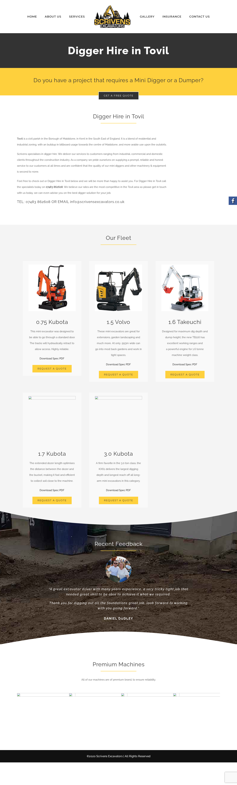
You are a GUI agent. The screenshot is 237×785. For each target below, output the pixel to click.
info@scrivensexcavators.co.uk (97, 202)
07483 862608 (54, 187)
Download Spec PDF (52, 358)
